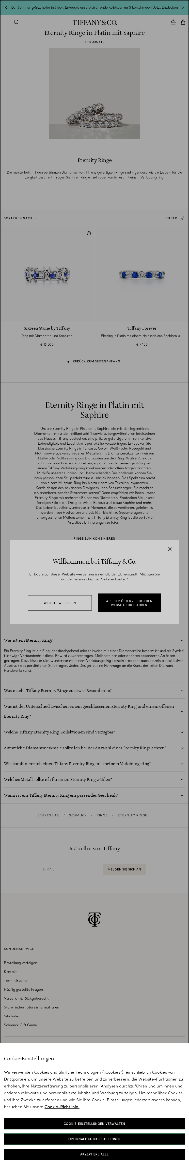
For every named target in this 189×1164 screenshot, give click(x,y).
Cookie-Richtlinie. (62, 1106)
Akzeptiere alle (94, 1154)
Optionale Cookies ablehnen (94, 1139)
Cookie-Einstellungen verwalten (94, 1123)
